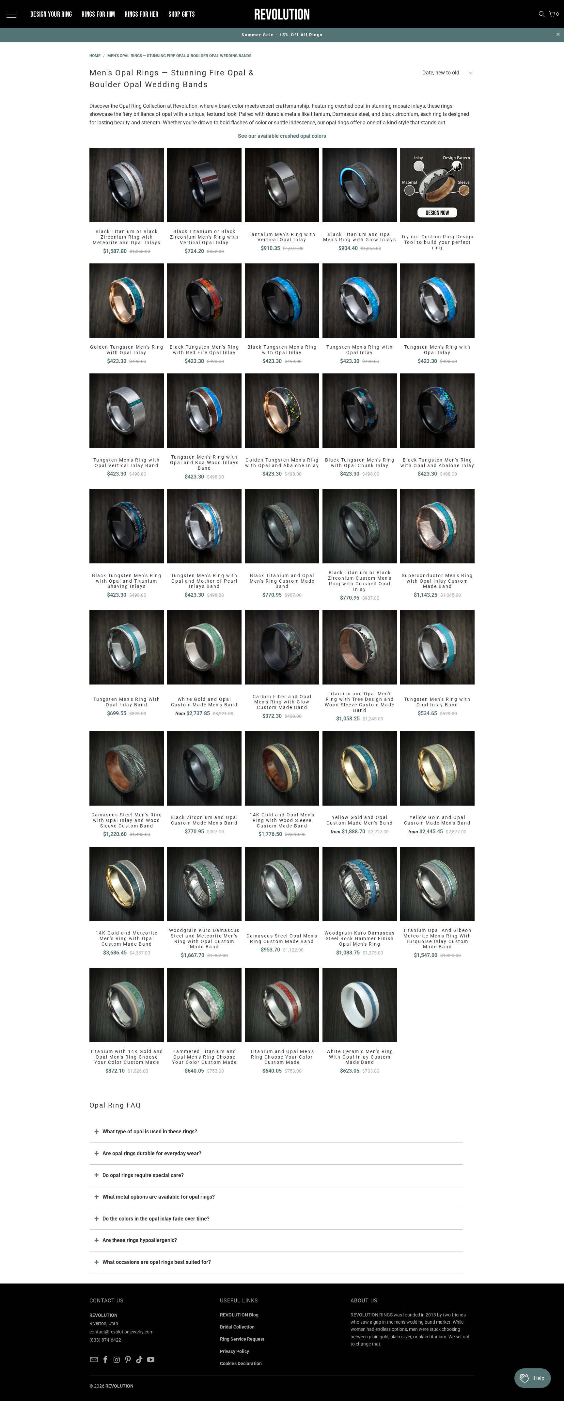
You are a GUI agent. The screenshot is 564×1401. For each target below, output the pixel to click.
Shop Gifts (181, 14)
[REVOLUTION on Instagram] (117, 1360)
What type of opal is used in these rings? (149, 1131)
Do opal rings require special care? (143, 1175)
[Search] (542, 14)
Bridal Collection (237, 1327)
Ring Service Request (242, 1339)
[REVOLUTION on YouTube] (151, 1360)
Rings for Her (141, 14)
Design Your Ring (51, 14)
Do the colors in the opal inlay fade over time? (156, 1219)
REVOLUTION (119, 1386)
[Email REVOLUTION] (94, 1360)
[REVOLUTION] (282, 14)
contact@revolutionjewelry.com (121, 1331)
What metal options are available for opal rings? (158, 1197)
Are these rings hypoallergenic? (139, 1240)
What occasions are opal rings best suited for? (156, 1262)
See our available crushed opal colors (282, 136)
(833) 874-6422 (105, 1340)
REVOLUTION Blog (239, 1314)
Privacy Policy (234, 1351)
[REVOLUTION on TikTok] (140, 1360)
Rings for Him (98, 14)
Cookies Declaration (241, 1363)
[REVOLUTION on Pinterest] (128, 1360)
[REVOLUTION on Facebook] (106, 1360)
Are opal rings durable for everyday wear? (151, 1153)
